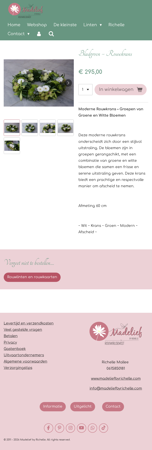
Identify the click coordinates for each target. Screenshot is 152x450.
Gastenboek (15, 349)
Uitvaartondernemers (24, 355)
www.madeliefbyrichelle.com (116, 378)
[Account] (39, 33)
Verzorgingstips (18, 368)
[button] (12, 128)
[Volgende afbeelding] (68, 83)
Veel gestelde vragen (23, 330)
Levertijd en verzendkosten (29, 323)
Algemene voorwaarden (25, 361)
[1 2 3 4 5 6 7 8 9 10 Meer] (85, 89)
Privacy (10, 342)
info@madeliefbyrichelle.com (116, 388)
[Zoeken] (51, 33)
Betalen (11, 336)
